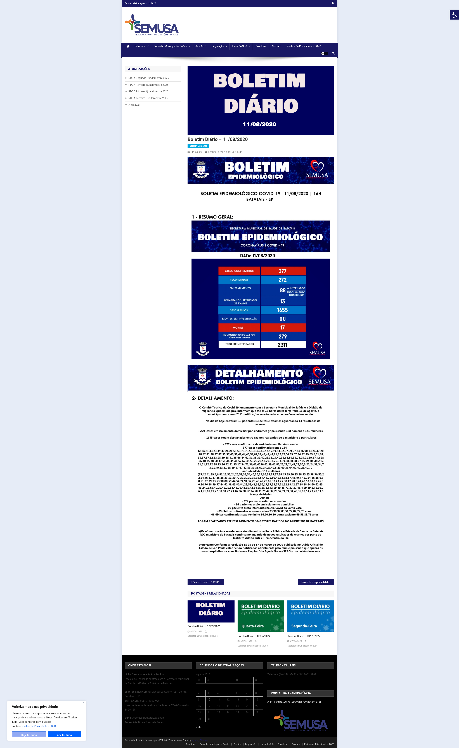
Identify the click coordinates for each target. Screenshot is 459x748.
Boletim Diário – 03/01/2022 (303, 636)
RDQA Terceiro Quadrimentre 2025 (148, 98)
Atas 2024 (134, 104)
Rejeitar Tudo (29, 735)
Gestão (199, 46)
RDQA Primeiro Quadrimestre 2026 (148, 91)
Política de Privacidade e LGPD (39, 726)
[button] (454, 15)
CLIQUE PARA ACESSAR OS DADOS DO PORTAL (294, 702)
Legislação (218, 46)
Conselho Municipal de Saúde (170, 46)
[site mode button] (324, 53)
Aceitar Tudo (64, 735)
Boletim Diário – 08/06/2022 (254, 636)
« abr (199, 727)
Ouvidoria (260, 46)
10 (208, 699)
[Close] (83, 702)
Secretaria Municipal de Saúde (225, 151)
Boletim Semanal (198, 146)
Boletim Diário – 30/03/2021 (204, 626)
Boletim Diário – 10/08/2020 (208, 582)
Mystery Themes (200, 740)
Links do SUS (239, 46)
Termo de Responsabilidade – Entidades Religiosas (317, 582)
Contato (276, 46)
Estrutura (140, 46)
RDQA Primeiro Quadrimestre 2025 (148, 84)
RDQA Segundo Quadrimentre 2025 (149, 78)
